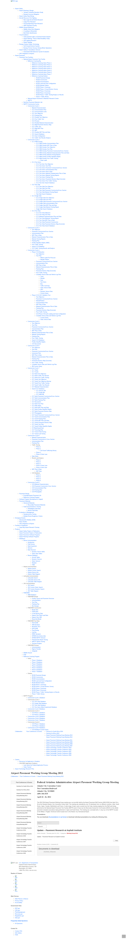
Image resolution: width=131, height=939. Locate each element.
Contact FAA (18, 931)
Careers (78, 4)
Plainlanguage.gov (20, 912)
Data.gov (17, 917)
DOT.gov (17, 908)
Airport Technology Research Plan (56, 4)
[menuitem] (67, 31)
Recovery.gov (19, 914)
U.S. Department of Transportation (28, 863)
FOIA (16, 935)
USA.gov (17, 910)
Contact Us (71, 4)
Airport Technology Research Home (22, 4)
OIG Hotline (18, 933)
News (43, 4)
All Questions (19, 923)
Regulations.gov (19, 916)
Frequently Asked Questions (19, 921)
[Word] (16, 887)
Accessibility (18, 902)
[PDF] (16, 876)
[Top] (124, 936)
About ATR (37, 4)
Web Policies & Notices (21, 899)
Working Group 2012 (72, 833)
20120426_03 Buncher (50, 851)
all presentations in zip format (57, 817)
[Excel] (16, 890)
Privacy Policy (19, 900)
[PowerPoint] (16, 880)
